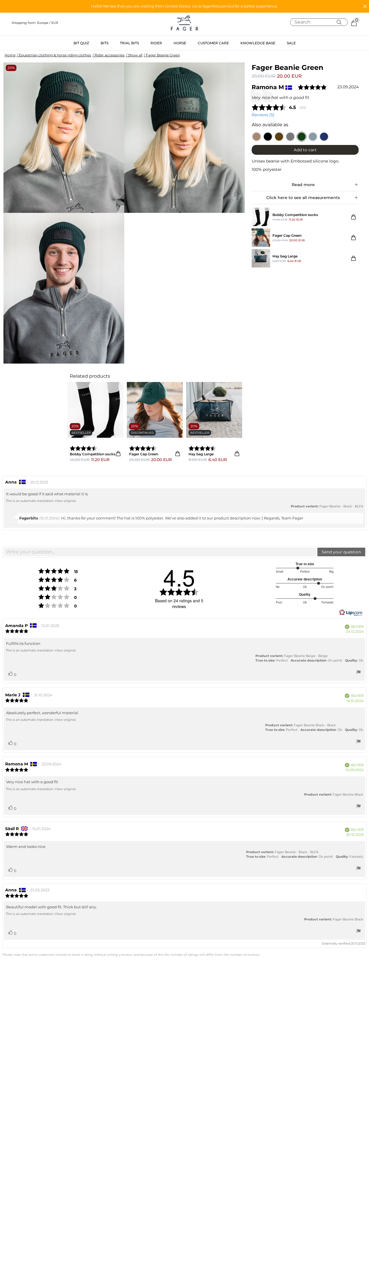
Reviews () (263, 114)
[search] (321, 22)
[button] (184, 6)
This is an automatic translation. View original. (41, 501)
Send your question (341, 552)
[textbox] (160, 552)
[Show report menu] (358, 673)
